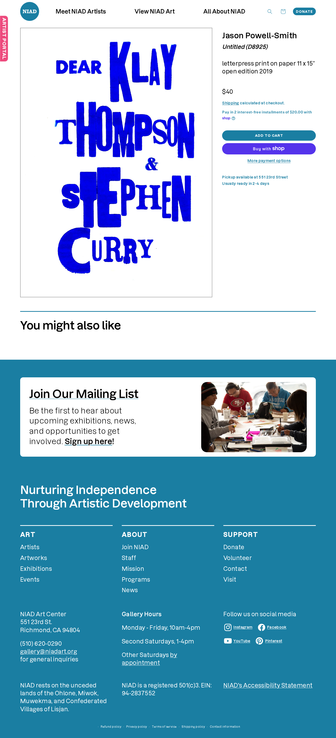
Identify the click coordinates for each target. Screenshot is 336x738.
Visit (229, 579)
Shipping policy (193, 726)
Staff (129, 558)
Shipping (230, 103)
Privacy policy (136, 726)
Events (30, 579)
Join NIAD (135, 547)
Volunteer (237, 558)
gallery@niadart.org (48, 651)
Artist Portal (4, 38)
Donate (304, 12)
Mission (133, 569)
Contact (235, 569)
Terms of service (164, 726)
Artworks (33, 558)
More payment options (268, 160)
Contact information (225, 726)
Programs (136, 579)
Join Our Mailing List (83, 394)
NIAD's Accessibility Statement (268, 685)
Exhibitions (36, 569)
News (130, 590)
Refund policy (111, 726)
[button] (154, 11)
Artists (29, 547)
